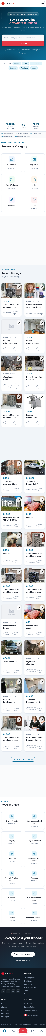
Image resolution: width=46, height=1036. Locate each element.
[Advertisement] (23, 95)
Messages (5, 1017)
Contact (42, 1025)
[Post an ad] (23, 1031)
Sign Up (4, 1007)
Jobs (34, 68)
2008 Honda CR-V (11, 662)
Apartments (35, 63)
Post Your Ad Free (24, 954)
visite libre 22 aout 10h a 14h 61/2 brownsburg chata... (11, 518)
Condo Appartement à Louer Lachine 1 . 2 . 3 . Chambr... (34, 342)
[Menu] (43, 3)
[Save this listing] (19, 286)
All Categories (29, 978)
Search (24, 43)
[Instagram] (13, 991)
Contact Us (28, 1004)
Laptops (13, 68)
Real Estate (28, 981)
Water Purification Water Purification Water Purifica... (34, 306)
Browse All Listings (24, 759)
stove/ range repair (9, 378)
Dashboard (5, 1010)
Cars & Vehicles (30, 987)
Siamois (6, 553)
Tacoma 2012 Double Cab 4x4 (33, 482)
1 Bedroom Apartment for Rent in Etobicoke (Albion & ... (10, 482)
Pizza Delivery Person (9, 627)
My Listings (5, 1013)
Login (3, 1004)
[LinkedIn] (18, 991)
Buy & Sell (28, 984)
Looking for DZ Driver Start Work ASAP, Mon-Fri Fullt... (11, 342)
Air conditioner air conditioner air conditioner (34, 591)
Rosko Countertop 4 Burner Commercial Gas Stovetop (34, 378)
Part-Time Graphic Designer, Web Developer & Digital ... (34, 739)
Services (27, 994)
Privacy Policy (29, 1007)
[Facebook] (3, 991)
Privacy (28, 1025)
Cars (25, 63)
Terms (35, 1025)
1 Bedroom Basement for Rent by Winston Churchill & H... (34, 701)
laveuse (29, 517)
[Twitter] (8, 991)
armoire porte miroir (32, 627)
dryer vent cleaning (30, 663)
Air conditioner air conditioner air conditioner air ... (11, 306)
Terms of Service (30, 1010)
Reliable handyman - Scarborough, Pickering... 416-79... (10, 701)
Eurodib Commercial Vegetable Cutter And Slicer (33, 416)
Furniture (24, 68)
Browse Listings (23, 960)
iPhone (16, 63)
